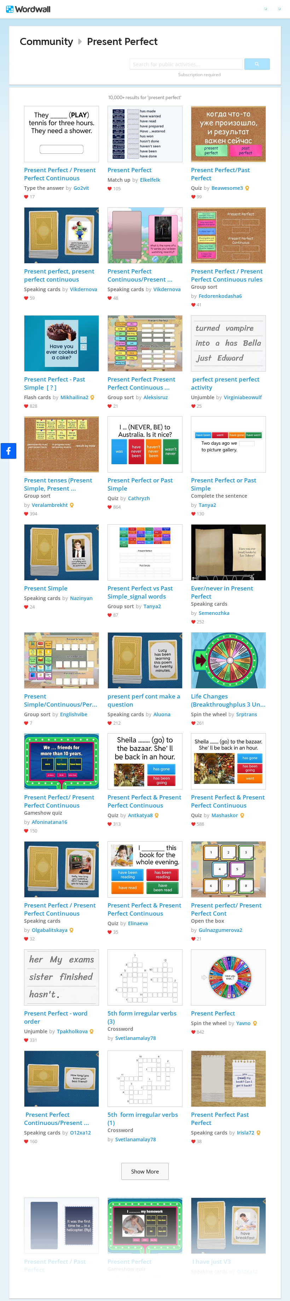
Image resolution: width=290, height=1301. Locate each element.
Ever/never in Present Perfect (223, 592)
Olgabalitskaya (50, 930)
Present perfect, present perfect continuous (60, 275)
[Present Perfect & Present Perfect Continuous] (145, 761)
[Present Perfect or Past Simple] (145, 444)
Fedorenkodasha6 (220, 296)
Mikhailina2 (74, 397)
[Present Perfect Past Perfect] (228, 1079)
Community (46, 41)
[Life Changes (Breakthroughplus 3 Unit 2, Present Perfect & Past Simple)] (228, 660)
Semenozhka (214, 613)
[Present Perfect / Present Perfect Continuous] (61, 134)
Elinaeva (138, 923)
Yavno (243, 1023)
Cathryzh (139, 498)
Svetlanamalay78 (135, 1038)
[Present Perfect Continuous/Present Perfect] (145, 235)
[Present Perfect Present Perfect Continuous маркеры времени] (145, 343)
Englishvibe (73, 714)
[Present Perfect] (145, 134)
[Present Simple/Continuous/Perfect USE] (61, 660)
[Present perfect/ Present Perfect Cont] (228, 869)
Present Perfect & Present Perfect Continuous (145, 801)
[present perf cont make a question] (145, 660)
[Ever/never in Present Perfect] (228, 552)
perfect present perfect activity (226, 383)
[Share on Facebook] (8, 451)
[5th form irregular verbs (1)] (145, 1079)
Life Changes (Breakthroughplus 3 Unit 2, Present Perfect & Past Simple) (228, 700)
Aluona (161, 714)
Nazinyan (81, 598)
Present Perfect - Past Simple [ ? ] (55, 383)
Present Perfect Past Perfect (220, 1118)
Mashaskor (224, 815)
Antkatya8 (140, 815)
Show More (145, 1171)
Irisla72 (245, 1132)
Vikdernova (83, 289)
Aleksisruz (156, 397)
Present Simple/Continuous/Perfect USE (61, 700)
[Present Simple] (61, 552)
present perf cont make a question (145, 700)
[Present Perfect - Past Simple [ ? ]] (61, 343)
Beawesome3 (227, 188)
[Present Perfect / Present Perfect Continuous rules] (228, 235)
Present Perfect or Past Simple (141, 484)
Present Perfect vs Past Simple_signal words (141, 592)
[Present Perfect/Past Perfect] (228, 134)
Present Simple (46, 588)
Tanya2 (207, 505)
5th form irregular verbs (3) (143, 1017)
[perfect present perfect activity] (228, 343)
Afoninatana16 (49, 822)
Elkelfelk (150, 179)
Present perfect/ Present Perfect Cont (227, 909)
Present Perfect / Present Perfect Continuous (60, 174)
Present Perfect (122, 41)
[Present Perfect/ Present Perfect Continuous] (61, 761)
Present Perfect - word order (56, 1017)
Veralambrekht (50, 505)
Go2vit (81, 188)
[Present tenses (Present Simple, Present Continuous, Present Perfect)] (61, 444)
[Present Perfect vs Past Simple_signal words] (145, 552)
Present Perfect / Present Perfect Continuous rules (227, 275)
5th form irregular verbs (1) (143, 1118)
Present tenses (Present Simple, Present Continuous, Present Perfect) (59, 484)
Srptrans (246, 714)
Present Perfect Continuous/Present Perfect (137, 275)
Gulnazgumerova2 (220, 930)
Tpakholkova (72, 1031)
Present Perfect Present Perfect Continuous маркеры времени (142, 383)
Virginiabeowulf (243, 397)
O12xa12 (80, 1132)
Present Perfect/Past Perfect (221, 174)
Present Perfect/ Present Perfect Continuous (60, 801)
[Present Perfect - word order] (61, 977)
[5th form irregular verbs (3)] (145, 977)
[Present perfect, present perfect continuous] (61, 235)
